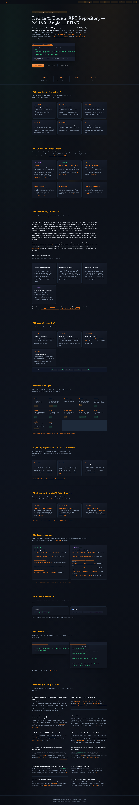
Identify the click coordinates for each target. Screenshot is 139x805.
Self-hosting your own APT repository (63, 582)
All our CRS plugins (37, 520)
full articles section (56, 540)
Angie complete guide (80, 740)
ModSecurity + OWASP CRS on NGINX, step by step (45, 566)
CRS (107, 2)
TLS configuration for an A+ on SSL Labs (43, 562)
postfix (96, 398)
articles (78, 307)
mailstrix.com (37, 177)
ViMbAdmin (102, 510)
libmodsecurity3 (68, 410)
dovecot (36, 410)
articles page (47, 785)
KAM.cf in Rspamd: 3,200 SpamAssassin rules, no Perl (84, 571)
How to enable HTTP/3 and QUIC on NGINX (43, 556)
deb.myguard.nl (56, 799)
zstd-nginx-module (46, 753)
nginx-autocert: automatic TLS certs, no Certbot (45, 572)
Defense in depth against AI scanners (51, 520)
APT (135, 2)
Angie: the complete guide (40, 560)
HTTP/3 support (52, 737)
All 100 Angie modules (49, 478)
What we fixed (45, 472)
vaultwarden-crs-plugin (66, 508)
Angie (102, 2)
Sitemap (79, 799)
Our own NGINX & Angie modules (68, 165)
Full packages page (61, 433)
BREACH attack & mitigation (66, 520)
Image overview (71, 193)
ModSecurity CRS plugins (61, 36)
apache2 (66, 398)
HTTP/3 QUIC (62, 724)
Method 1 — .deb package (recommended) (42, 44)
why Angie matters (60, 309)
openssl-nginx (39, 737)
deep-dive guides (80, 36)
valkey (95, 410)
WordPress (81, 755)
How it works (43, 177)
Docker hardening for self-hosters (46, 582)
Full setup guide (51, 65)
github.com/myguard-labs (92, 186)
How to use (63, 799)
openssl (81, 398)
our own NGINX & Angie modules (66, 34)
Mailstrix (82, 34)
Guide (75, 472)
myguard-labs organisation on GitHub (58, 156)
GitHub (48, 177)
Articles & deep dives (39, 186)
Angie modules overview (50, 433)
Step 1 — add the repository (40, 643)
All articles (35, 582)
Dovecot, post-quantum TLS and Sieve (81, 567)
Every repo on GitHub (60, 478)
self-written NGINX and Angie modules (82, 701)
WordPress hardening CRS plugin (43, 508)
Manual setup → (37, 59)
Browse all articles (41, 195)
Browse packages (38, 65)
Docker (121, 2)
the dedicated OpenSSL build (72, 309)
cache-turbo (41, 757)
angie (50, 398)
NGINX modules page (37, 740)
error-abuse (45, 755)
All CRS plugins (92, 174)
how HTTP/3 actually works (48, 309)
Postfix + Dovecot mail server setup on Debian (82, 556)
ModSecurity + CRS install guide (91, 757)
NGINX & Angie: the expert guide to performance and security (48, 552)
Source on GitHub (71, 433)
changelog (54, 783)
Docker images (63, 186)
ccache (50, 421)
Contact (129, 2)
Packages (88, 2)
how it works (96, 725)
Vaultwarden (62, 514)
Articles (81, 2)
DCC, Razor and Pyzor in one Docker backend (82, 575)
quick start (52, 307)
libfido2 (36, 421)
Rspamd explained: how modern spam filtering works (84, 552)
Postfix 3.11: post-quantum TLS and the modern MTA (84, 563)
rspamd (50, 410)
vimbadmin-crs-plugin (91, 508)
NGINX (95, 2)
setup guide (95, 785)
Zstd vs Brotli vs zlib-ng (39, 570)
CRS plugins (54, 498)
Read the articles (63, 65)
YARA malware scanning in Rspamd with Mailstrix (83, 560)
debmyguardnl (6, 2)
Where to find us (91, 193)
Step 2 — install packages (78, 643)
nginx (35, 398)
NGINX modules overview (39, 433)
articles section (35, 248)
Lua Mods (114, 2)
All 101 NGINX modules (38, 478)
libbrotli (81, 410)
